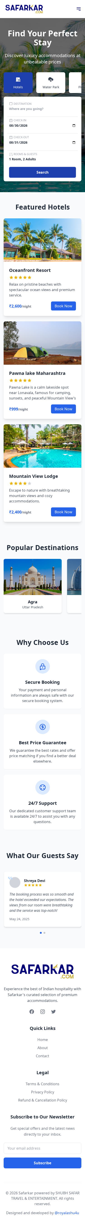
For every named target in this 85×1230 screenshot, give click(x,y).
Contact (42, 1055)
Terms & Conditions (42, 1083)
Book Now (63, 305)
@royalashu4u (67, 1212)
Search (42, 172)
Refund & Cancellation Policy (42, 1100)
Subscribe (42, 1162)
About (42, 1047)
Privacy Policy (42, 1092)
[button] (41, 933)
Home (42, 1039)
